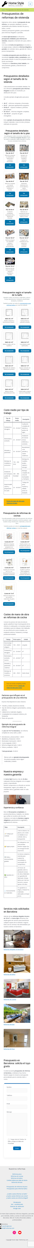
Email (8, 1104)
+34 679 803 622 (7, 1226)
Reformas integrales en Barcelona (13, 949)
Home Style (16, 3)
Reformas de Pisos (9, 1049)
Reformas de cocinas (17, 1176)
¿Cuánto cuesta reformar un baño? (17, 1194)
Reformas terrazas (9, 1024)
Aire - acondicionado (17, 1204)
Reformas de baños (17, 1178)
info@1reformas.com (8, 1228)
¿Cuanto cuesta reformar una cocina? (17, 1196)
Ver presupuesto (10, 166)
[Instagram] (14, 1232)
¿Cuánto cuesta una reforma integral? (17, 1198)
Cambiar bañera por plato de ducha (17, 1180)
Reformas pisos (17, 1174)
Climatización (17, 1202)
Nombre (9, 1087)
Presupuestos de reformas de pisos (17, 1186)
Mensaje (9, 1112)
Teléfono (9, 1095)
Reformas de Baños (9, 974)
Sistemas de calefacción (17, 1206)
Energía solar (17, 1208)
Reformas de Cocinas (10, 999)
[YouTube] (19, 1232)
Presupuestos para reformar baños (17, 1189)
